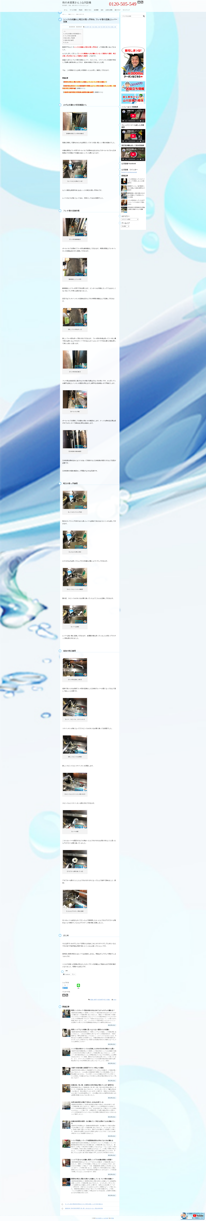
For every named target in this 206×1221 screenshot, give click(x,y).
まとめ (66, 42)
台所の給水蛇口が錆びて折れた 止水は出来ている (87, 1102)
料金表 (80, 10)
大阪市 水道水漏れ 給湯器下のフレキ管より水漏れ (87, 1068)
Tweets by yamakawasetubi (129, 172)
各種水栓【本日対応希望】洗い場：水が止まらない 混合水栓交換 (84, 1208)
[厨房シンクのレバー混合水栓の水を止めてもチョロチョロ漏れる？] (66, 1014)
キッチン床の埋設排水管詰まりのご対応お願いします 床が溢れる (84, 1204)
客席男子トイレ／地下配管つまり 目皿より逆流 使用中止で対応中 (136, 188)
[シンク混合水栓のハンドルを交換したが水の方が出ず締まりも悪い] (66, 1052)
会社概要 (96, 10)
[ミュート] (140, 121)
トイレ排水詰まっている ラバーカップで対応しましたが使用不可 (136, 181)
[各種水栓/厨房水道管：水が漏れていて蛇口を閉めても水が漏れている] (66, 1125)
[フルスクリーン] (143, 121)
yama (114, 999)
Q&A (102, 10)
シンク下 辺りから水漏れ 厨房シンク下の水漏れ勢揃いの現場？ (92, 1159)
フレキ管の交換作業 (70, 36)
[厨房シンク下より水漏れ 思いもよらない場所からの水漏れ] (66, 1033)
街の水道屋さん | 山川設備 (76, 2)
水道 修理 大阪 (87, 26)
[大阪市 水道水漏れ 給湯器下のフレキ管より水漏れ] (66, 1071)
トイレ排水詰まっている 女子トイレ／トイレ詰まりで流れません (136, 202)
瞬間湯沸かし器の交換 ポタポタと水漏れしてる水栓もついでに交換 (136, 195)
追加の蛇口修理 (69, 40)
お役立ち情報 (109, 10)
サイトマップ (126, 10)
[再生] (123, 121)
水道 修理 (100, 999)
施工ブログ (117, 10)
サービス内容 (73, 10)
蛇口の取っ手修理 (70, 38)
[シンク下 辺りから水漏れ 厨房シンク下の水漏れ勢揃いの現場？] (66, 1163)
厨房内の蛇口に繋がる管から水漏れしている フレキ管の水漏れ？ (92, 1179)
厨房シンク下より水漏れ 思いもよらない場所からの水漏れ (90, 1029)
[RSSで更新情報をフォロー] (142, 2)
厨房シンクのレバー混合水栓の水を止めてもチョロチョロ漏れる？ (93, 1010)
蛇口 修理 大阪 (104, 26)
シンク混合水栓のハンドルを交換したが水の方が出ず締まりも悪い (93, 1048)
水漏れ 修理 (93, 999)
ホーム (65, 10)
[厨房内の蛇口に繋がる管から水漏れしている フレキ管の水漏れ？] (66, 1182)
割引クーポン (88, 10)
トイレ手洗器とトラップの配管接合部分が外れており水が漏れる (92, 1140)
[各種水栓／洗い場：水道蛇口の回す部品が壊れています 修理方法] (66, 1088)
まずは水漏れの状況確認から (73, 33)
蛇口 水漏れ (106, 999)
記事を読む (112, 1025)
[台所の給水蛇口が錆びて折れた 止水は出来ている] (66, 1105)
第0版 (112, 1218)
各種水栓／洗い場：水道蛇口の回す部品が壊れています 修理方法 (92, 1085)
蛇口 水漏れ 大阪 (112, 26)
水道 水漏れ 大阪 (96, 26)
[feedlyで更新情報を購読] (139, 2)
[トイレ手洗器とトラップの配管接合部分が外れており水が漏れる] (66, 1144)
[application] (133, 115)
